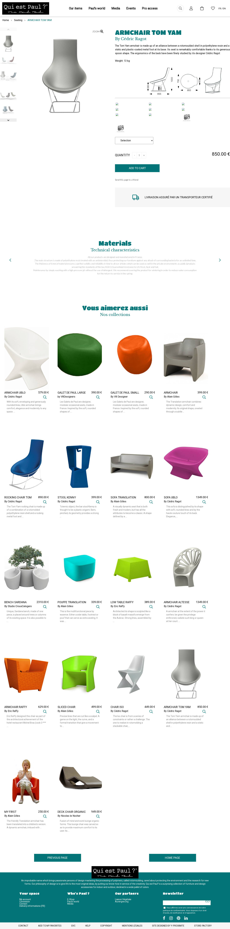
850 (202, 706)
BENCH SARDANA (15, 602)
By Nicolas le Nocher (69, 816)
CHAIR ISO (117, 707)
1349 (202, 497)
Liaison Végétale (123, 899)
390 (96, 392)
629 (43, 706)
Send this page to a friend (126, 179)
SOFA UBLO (171, 497)
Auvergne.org (121, 901)
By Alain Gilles (171, 396)
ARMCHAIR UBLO (15, 392)
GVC (73, 925)
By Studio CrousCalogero (18, 606)
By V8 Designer (119, 396)
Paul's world (73, 901)
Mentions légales (132, 925)
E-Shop (70, 899)
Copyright (106, 925)
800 (149, 497)
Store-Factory (203, 925)
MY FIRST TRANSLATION (13, 813)
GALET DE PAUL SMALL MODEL (125, 394)
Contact (23, 904)
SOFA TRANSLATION (123, 497)
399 (202, 392)
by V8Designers (66, 396)
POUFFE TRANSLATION (72, 602)
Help (87, 925)
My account (25, 899)
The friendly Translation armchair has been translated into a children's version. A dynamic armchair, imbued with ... (26, 824)
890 (43, 497)
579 (43, 392)
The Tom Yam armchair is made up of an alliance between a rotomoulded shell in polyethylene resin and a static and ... (185, 721)
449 (149, 706)
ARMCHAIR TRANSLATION (173, 394)
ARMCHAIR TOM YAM (148, 32)
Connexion (24, 901)
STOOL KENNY (67, 497)
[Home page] (25, 8)
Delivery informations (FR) (32, 906)
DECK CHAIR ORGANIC (72, 811)
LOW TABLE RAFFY (122, 602)
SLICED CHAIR (66, 707)
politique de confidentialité (174, 910)
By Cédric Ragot (13, 396)
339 (96, 602)
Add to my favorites (49, 925)
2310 (43, 602)
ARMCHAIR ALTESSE (176, 602)
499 (96, 706)
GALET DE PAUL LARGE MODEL (72, 394)
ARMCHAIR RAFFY (15, 707)
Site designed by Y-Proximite (168, 925)
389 (149, 602)
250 (43, 811)
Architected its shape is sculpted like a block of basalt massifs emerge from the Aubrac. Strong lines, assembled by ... (132, 616)
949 (96, 811)
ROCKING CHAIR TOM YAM (18, 499)
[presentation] (10, 260)
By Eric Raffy (118, 606)
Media (70, 904)
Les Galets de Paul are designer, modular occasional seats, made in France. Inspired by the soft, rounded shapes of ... (78, 406)
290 (149, 392)
